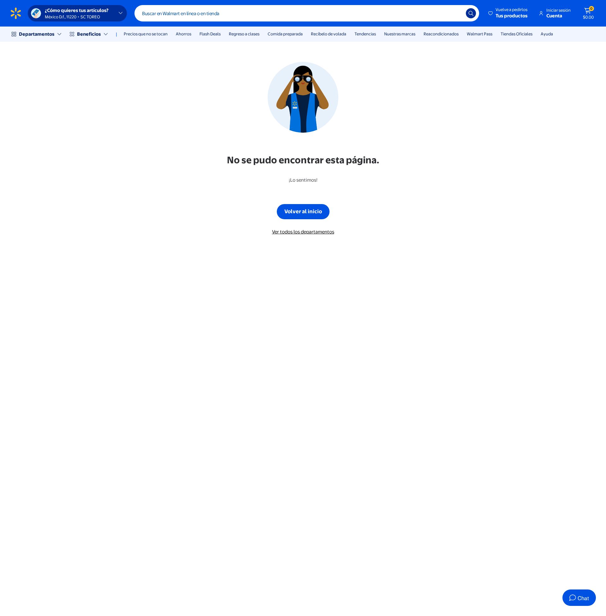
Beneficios (89, 34)
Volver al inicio (303, 211)
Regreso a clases (244, 33)
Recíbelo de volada (328, 33)
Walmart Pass (479, 33)
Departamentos (36, 34)
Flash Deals (210, 33)
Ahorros (183, 33)
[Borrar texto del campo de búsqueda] (456, 13)
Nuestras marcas (399, 33)
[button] (508, 13)
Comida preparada (285, 33)
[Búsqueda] (471, 13)
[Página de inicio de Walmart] (16, 13)
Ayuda (547, 33)
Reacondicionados (441, 33)
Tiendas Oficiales (516, 33)
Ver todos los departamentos (303, 232)
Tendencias (365, 33)
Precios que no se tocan (146, 33)
